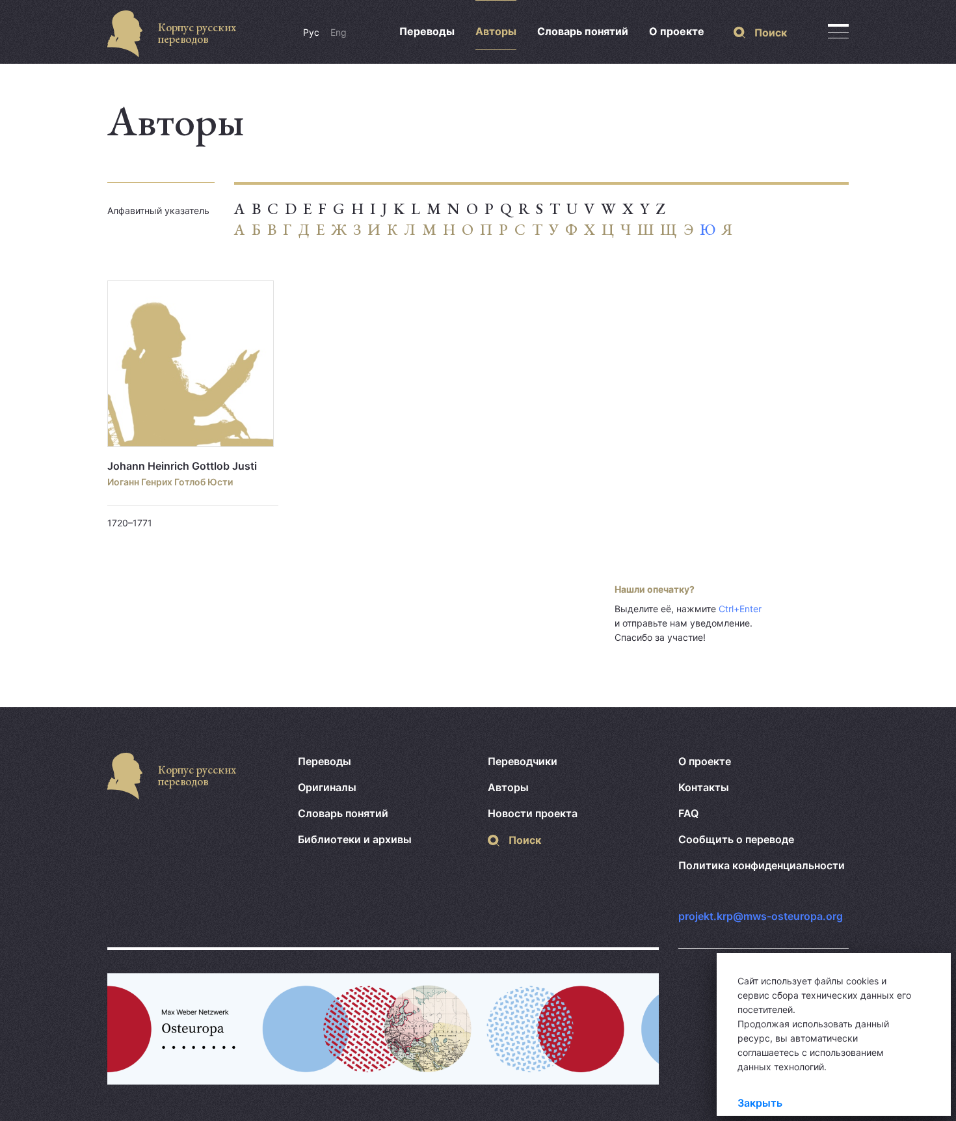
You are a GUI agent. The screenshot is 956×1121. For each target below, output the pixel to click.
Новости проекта (533, 813)
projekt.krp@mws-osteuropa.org (760, 916)
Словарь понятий (582, 31)
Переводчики (522, 761)
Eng (338, 32)
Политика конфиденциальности (761, 865)
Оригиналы (327, 787)
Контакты (703, 787)
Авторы (495, 31)
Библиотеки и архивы (355, 839)
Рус (311, 32)
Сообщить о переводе (736, 839)
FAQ (688, 813)
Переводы (427, 31)
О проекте (676, 31)
